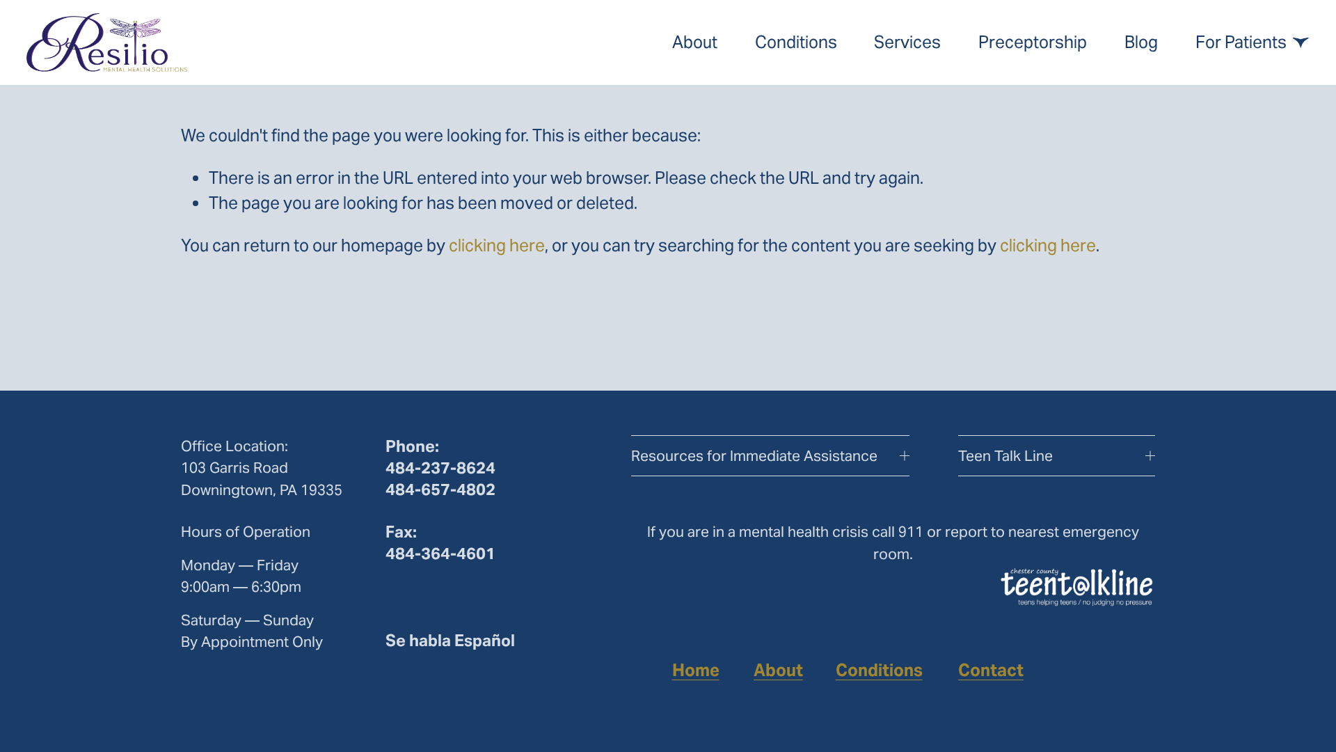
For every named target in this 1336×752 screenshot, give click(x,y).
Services (907, 42)
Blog (1141, 42)
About (694, 42)
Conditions (796, 42)
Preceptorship (1032, 42)
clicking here (497, 245)
